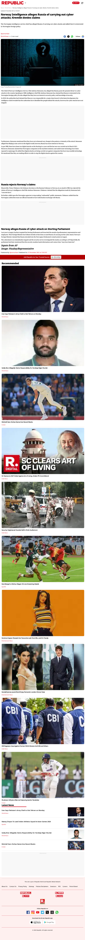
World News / (8, 8)
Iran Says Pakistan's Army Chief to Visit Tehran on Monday (21, 314)
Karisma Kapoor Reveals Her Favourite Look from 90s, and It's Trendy (25, 638)
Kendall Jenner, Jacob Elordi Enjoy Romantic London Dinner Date (23, 692)
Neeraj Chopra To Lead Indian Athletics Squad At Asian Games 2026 (26, 822)
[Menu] (81, 3)
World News (5, 36)
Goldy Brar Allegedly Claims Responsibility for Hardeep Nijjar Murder (25, 368)
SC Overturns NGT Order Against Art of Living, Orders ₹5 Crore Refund (25, 476)
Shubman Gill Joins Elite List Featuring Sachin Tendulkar (20, 800)
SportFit (4, 586)
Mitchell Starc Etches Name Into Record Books (17, 422)
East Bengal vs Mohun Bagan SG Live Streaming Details (20, 584)
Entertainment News (7, 640)
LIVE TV (76, 3)
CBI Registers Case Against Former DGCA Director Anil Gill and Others (25, 746)
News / (3, 8)
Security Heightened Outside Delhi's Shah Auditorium (20, 530)
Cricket (3, 424)
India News (5, 478)
